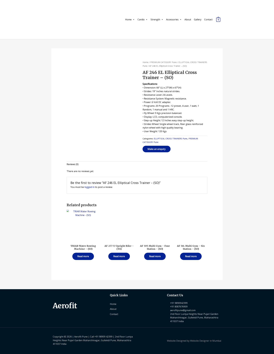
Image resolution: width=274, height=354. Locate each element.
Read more (83, 256)
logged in (89, 187)
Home (128, 19)
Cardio (141, 19)
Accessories (172, 19)
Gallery (197, 19)
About (188, 19)
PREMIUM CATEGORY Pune (163, 62)
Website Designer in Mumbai (205, 340)
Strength (155, 19)
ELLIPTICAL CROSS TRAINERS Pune (170, 138)
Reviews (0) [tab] (72, 164)
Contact (208, 19)
